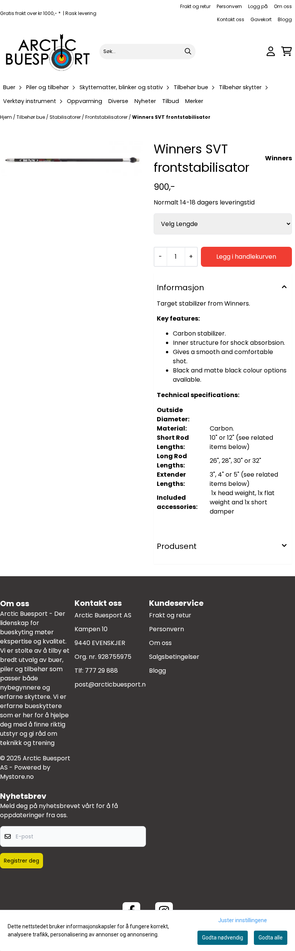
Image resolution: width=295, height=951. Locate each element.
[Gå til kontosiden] (271, 51)
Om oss (283, 6)
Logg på (258, 6)
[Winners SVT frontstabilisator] (72, 158)
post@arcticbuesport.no (112, 684)
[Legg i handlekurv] (246, 257)
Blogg (285, 19)
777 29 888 (101, 670)
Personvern (229, 6)
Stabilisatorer (66, 117)
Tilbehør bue (31, 117)
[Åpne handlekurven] (286, 51)
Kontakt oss (230, 19)
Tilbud (170, 101)
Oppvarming (84, 101)
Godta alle (271, 937)
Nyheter (145, 101)
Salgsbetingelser (174, 656)
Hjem (6, 117)
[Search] (188, 51)
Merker (194, 101)
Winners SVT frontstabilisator (171, 117)
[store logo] (48, 51)
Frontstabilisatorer (107, 117)
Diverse (118, 101)
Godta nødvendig (222, 937)
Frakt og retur (195, 6)
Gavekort (261, 19)
